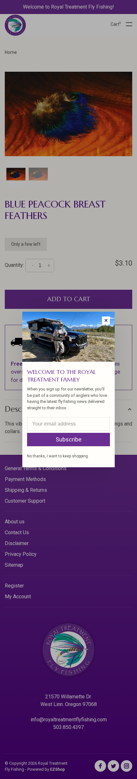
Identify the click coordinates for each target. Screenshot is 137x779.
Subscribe (69, 439)
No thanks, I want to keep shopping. (58, 456)
